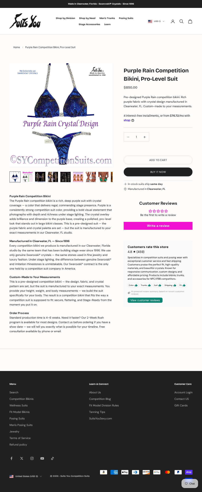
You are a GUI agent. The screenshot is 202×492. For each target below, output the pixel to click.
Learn (107, 24)
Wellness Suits (18, 405)
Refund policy (18, 444)
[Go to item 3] (40, 177)
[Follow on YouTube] (42, 458)
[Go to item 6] (78, 177)
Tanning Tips (97, 412)
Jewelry (14, 431)
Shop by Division (65, 18)
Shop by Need (87, 18)
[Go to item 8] (103, 177)
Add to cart (158, 160)
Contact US (181, 399)
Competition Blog (100, 399)
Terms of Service (20, 438)
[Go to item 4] (52, 177)
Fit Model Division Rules (104, 405)
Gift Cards (181, 405)
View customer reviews (145, 300)
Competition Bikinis (21, 399)
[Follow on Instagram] (32, 458)
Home (16, 47)
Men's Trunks (107, 18)
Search (13, 392)
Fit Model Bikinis (19, 412)
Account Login (183, 392)
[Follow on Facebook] (11, 458)
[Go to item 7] (90, 177)
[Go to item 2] (27, 177)
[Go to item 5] (65, 177)
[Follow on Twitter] (22, 458)
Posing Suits (126, 18)
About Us (95, 392)
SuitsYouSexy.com (100, 418)
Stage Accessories (89, 24)
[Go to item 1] (15, 177)
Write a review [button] (158, 226)
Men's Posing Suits (21, 425)
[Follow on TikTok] (52, 458)
